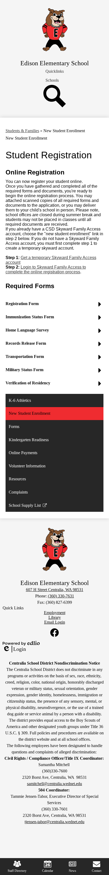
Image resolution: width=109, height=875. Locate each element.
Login (14, 649)
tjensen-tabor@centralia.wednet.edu (54, 821)
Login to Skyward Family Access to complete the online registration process (46, 269)
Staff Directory (17, 871)
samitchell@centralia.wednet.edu (54, 783)
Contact (96, 871)
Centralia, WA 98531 (54, 589)
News (72, 871)
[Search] (54, 106)
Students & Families (22, 130)
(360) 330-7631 (61, 596)
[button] (54, 71)
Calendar (47, 871)
